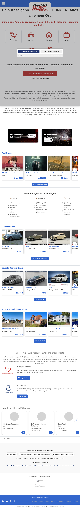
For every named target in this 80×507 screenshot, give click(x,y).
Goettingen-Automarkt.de (29, 465)
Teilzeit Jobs (67, 205)
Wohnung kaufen (42, 209)
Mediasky (12, 361)
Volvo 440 (5, 246)
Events (30, 136)
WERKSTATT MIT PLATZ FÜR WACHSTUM (10, 329)
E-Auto (13, 207)
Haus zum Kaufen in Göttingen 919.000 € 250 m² (58, 329)
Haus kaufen (41, 212)
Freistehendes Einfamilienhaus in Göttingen (32, 329)
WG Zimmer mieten (42, 205)
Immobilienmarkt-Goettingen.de (46, 465)
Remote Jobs (67, 212)
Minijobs (66, 207)
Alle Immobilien (40, 341)
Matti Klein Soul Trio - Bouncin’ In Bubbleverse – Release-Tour (35, 173)
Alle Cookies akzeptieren (29, 51)
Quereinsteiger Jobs (69, 203)
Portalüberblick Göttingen (40, 462)
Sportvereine (22, 396)
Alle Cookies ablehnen (51, 51)
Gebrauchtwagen (16, 203)
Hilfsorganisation (23, 378)
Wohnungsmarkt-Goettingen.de (65, 465)
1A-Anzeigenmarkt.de (40, 484)
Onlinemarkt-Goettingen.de (13, 465)
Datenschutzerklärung (56, 55)
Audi (12, 209)
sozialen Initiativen (64, 357)
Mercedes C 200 (31, 287)
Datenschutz (68, 501)
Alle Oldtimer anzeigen (40, 258)
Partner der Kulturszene (42, 359)
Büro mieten (40, 207)
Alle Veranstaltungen (40, 184)
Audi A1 (51, 287)
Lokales (46, 501)
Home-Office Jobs (69, 209)
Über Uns (52, 501)
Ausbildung (67, 214)
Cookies (75, 501)
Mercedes (14, 214)
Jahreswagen (15, 205)
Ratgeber (34, 501)
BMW (12, 212)
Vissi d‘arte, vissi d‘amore (58, 173)
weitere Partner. (63, 359)
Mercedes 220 (54, 246)
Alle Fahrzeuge (40, 299)
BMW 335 (29, 246)
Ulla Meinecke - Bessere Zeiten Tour (10, 173)
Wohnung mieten (42, 203)
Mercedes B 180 (8, 287)
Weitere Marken (15, 216)
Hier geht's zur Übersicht (57, 458)
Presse (41, 501)
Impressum (60, 501)
